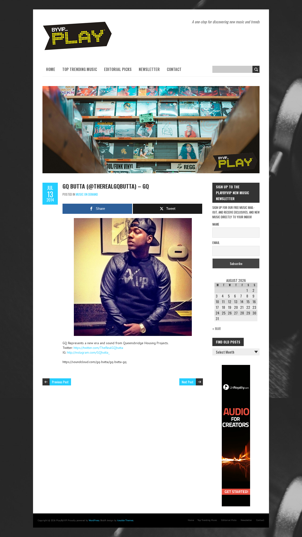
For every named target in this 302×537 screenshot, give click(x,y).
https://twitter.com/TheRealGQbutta (98, 348)
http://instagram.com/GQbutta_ (88, 352)
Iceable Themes (125, 520)
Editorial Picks (118, 69)
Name (215, 224)
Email (216, 242)
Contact (174, 69)
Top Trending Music (79, 69)
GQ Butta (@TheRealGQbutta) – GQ (106, 186)
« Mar (216, 328)
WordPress (94, 520)
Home (50, 69)
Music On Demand (87, 194)
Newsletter (149, 69)
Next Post (187, 381)
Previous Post (60, 381)
